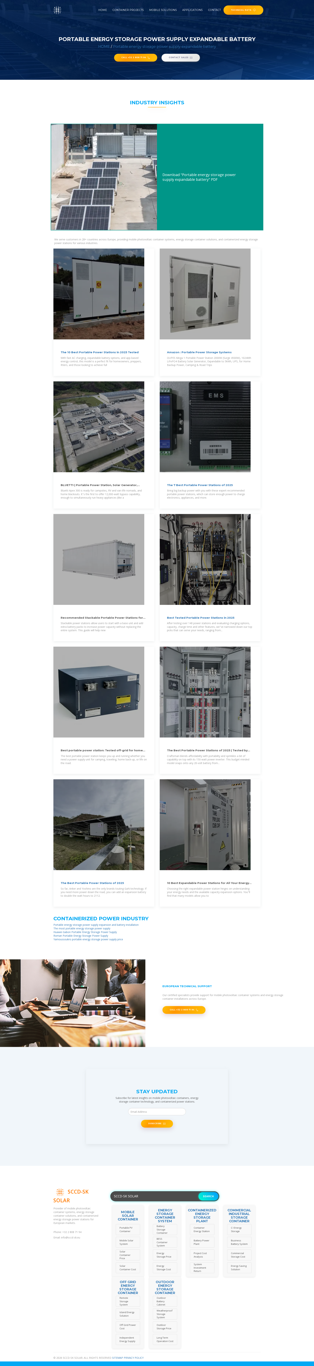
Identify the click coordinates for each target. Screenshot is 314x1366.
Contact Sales (178, 57)
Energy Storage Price (164, 1255)
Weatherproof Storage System (164, 1314)
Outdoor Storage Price (164, 1326)
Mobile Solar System (126, 1242)
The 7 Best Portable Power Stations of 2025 (200, 485)
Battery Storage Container (162, 1229)
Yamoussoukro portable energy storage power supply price (88, 939)
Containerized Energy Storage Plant (202, 1216)
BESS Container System (162, 1242)
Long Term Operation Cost (165, 1339)
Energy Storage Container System (165, 1216)
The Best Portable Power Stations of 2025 (92, 883)
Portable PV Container (126, 1229)
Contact (214, 10)
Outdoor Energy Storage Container (165, 1287)
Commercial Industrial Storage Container (239, 1216)
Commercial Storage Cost (238, 1255)
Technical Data (241, 10)
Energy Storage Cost (164, 1267)
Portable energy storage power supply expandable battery (164, 46)
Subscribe (155, 1123)
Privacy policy (134, 1357)
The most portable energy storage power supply (81, 928)
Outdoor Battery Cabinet (161, 1301)
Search (208, 1196)
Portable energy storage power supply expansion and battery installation (96, 924)
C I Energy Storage (236, 1229)
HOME (104, 46)
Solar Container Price (125, 1255)
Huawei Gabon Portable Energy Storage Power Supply (85, 932)
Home (102, 10)
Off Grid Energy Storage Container (128, 1287)
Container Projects (128, 10)
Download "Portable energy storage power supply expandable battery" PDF (199, 177)
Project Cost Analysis (200, 1255)
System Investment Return (200, 1268)
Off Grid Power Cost (128, 1326)
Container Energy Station (202, 1229)
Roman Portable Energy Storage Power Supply (80, 935)
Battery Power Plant (201, 1242)
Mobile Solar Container (128, 1215)
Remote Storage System (124, 1301)
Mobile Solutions (163, 10)
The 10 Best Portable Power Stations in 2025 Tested (100, 352)
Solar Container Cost (128, 1267)
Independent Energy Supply (127, 1339)
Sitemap (117, 1357)
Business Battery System (239, 1242)
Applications (192, 10)
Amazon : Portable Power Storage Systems (199, 352)
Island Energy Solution (127, 1314)
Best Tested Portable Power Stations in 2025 (200, 617)
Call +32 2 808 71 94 (133, 57)
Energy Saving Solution (239, 1267)
